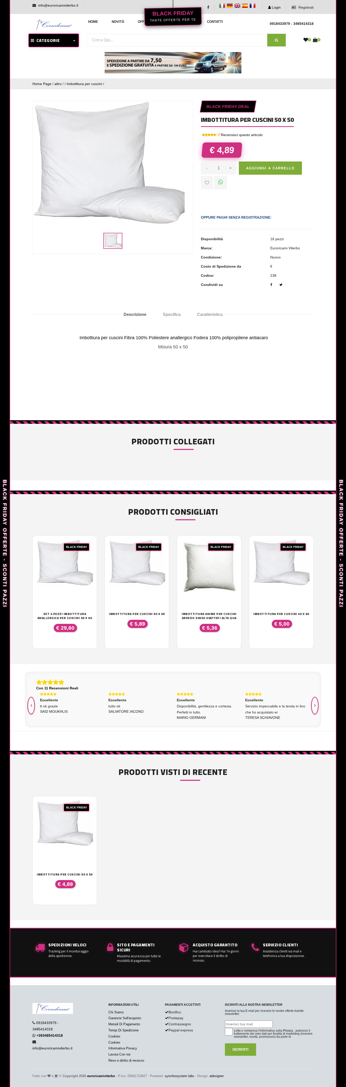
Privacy (288, 1030)
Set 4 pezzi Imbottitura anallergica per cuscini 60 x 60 (64, 616)
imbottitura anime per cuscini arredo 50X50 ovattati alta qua (209, 616)
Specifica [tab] (172, 314)
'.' (37, 803)
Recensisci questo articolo (242, 135)
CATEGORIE (47, 40)
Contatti (215, 22)
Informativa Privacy (122, 1048)
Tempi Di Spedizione (123, 1030)
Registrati (305, 7)
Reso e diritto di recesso (126, 1060)
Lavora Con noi (119, 1054)
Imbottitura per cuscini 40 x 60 (281, 614)
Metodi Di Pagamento (124, 1024)
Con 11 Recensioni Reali (57, 688)
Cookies (114, 1036)
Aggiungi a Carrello (270, 168)
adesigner (216, 1076)
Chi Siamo (116, 1012)
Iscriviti (240, 1049)
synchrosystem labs (179, 1076)
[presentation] (31, 706)
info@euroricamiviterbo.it (58, 5)
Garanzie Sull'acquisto (124, 1018)
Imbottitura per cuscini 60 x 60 (137, 614)
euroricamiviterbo (101, 1076)
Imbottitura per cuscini (84, 84)
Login (276, 7)
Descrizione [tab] (135, 314)
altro (58, 84)
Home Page (41, 84)
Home (93, 22)
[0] (305, 40)
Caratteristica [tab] (210, 314)
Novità (118, 22)
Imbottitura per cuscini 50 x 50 (65, 874)
